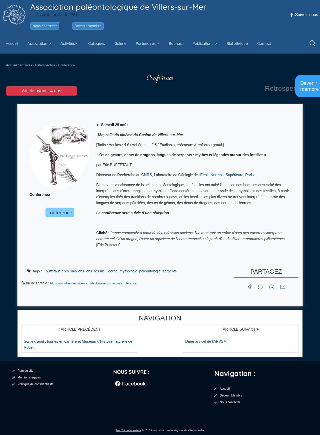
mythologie (128, 271)
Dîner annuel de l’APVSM (206, 341)
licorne (112, 271)
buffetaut (53, 271)
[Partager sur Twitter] (261, 286)
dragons (77, 271)
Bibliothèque (237, 43)
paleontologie (149, 271)
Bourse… (176, 43)
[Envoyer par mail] (283, 286)
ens (89, 271)
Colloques (96, 43)
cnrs (65, 271)
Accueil (12, 43)
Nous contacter (44, 26)
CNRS (146, 175)
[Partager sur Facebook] (250, 286)
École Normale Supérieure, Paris (227, 175)
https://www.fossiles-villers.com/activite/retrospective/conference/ (93, 283)
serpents (169, 271)
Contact (264, 43)
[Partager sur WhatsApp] (272, 286)
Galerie (120, 43)
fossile (99, 271)
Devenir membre (88, 26)
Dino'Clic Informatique (128, 430)
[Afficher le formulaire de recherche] (312, 43)
